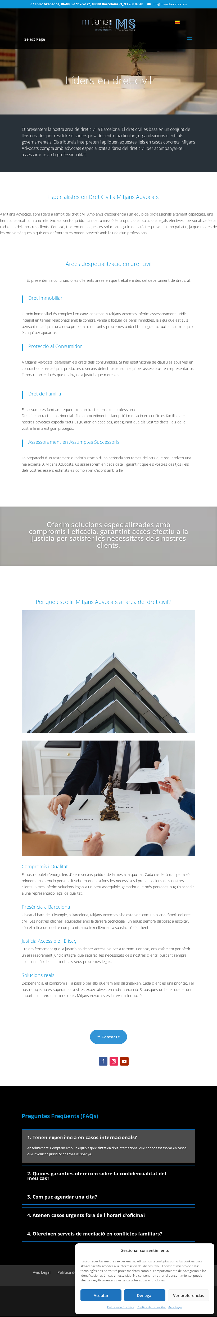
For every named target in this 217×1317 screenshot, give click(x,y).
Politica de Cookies (120, 1307)
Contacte (111, 1037)
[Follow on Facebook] (103, 1061)
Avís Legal (175, 1307)
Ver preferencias (188, 1295)
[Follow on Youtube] (124, 1061)
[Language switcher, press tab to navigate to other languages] (180, 21)
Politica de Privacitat (151, 1307)
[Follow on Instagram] (114, 1061)
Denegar (145, 1295)
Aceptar (101, 1295)
